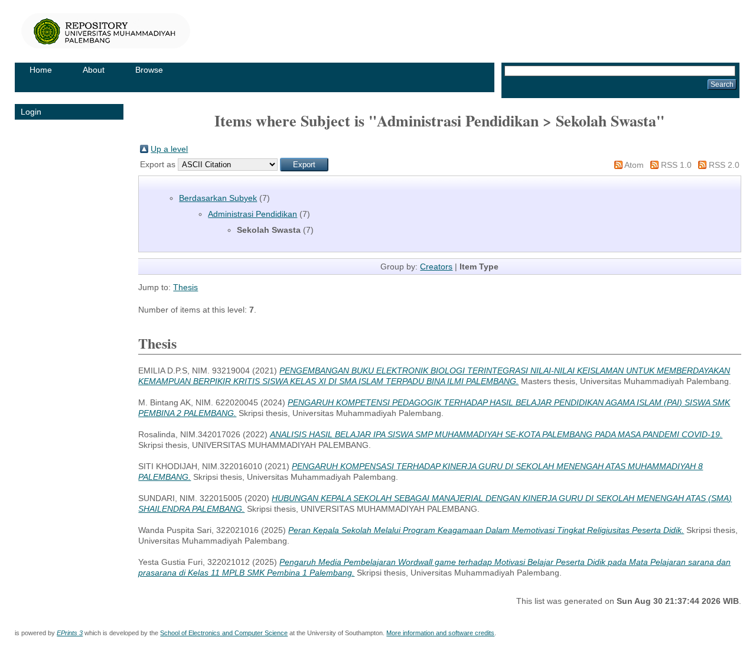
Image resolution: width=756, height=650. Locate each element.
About (94, 69)
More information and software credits (440, 632)
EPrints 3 (70, 632)
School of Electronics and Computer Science (224, 632)
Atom (634, 165)
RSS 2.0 (724, 165)
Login (31, 111)
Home (41, 69)
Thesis (185, 287)
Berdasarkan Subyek (218, 198)
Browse (149, 69)
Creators (436, 266)
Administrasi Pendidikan (252, 214)
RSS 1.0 (676, 165)
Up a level (169, 149)
